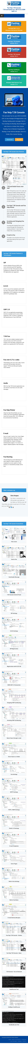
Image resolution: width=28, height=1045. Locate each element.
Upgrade (19, 1041)
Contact (24, 1041)
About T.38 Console (16, 1039)
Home (10, 1039)
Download (9, 139)
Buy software (14, 1041)
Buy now (19, 139)
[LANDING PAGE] (14, 3)
